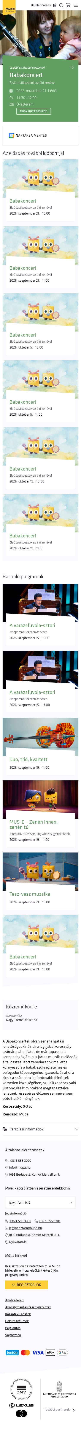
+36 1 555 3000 (20, 1160)
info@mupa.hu (20, 1167)
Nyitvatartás (18, 1242)
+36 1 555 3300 (20, 1221)
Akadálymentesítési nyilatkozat (28, 1307)
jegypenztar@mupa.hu (25, 1228)
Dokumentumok (17, 1321)
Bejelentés (13, 1328)
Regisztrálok (29, 1284)
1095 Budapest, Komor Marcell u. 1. (34, 1174)
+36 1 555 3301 (49, 1221)
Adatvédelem (14, 1300)
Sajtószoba (13, 1335)
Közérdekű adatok (18, 1314)
